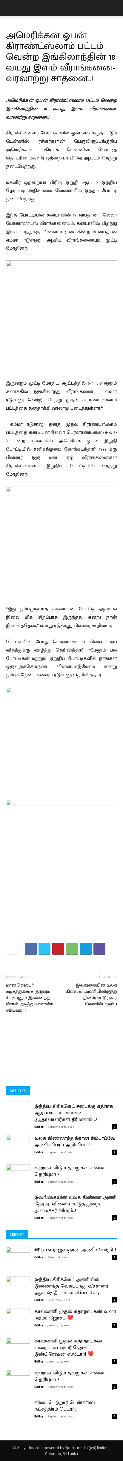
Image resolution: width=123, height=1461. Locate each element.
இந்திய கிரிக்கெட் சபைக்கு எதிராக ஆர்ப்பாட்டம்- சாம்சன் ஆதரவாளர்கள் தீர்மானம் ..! (73, 1113)
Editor (38, 1127)
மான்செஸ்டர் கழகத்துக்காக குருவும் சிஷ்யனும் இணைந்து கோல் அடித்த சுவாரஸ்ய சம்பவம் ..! (30, 997)
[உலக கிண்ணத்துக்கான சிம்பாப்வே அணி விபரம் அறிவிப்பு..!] (18, 1142)
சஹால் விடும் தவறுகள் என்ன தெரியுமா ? (69, 1171)
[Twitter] (44, 949)
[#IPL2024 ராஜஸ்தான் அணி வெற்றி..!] (18, 1261)
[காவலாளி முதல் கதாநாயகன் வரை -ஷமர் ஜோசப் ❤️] (18, 1323)
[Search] (114, 8)
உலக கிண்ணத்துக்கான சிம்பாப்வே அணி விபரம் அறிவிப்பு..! (74, 1141)
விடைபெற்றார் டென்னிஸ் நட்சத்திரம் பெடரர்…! (64, 1405)
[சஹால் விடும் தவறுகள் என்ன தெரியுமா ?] (18, 1172)
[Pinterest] (58, 949)
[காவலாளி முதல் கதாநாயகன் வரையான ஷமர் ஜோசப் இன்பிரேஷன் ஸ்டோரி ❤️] (18, 1353)
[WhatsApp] (72, 949)
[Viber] (99, 949)
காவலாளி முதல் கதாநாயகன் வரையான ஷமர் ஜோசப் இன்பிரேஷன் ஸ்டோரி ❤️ (68, 1347)
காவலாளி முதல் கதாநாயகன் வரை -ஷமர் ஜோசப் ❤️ (75, 1314)
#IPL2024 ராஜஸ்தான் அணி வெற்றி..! (75, 1250)
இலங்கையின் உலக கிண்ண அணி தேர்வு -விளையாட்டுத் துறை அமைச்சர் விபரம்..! (75, 1204)
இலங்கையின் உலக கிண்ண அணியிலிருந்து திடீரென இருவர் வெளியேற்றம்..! (91, 994)
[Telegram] (86, 949)
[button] (10, 8)
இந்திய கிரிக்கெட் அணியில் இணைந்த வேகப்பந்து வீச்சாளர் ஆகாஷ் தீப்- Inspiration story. (71, 1286)
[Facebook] (31, 949)
